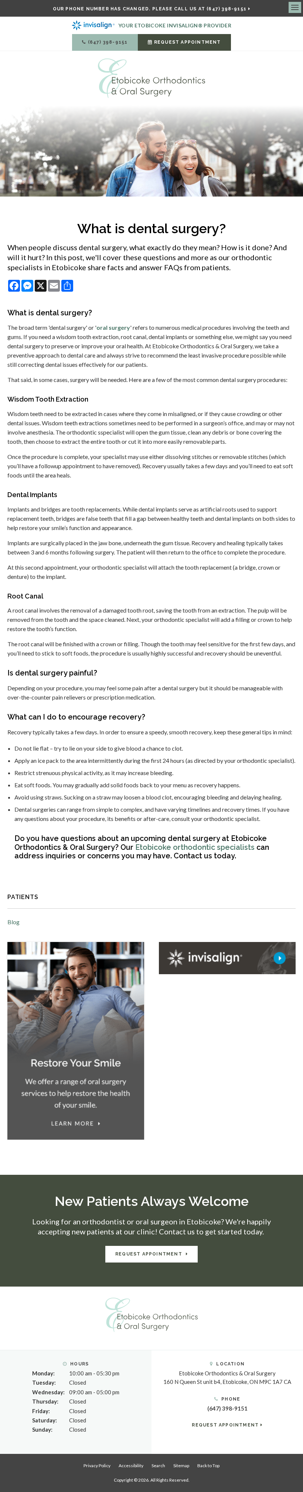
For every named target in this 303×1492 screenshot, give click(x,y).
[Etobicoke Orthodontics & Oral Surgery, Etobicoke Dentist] (151, 1314)
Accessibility (131, 1465)
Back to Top (208, 1465)
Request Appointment (187, 42)
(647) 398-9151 (108, 42)
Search (158, 1465)
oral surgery (113, 327)
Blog (13, 921)
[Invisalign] (227, 957)
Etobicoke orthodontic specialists (195, 847)
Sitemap (181, 1465)
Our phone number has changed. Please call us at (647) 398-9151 (149, 8)
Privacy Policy (97, 1465)
